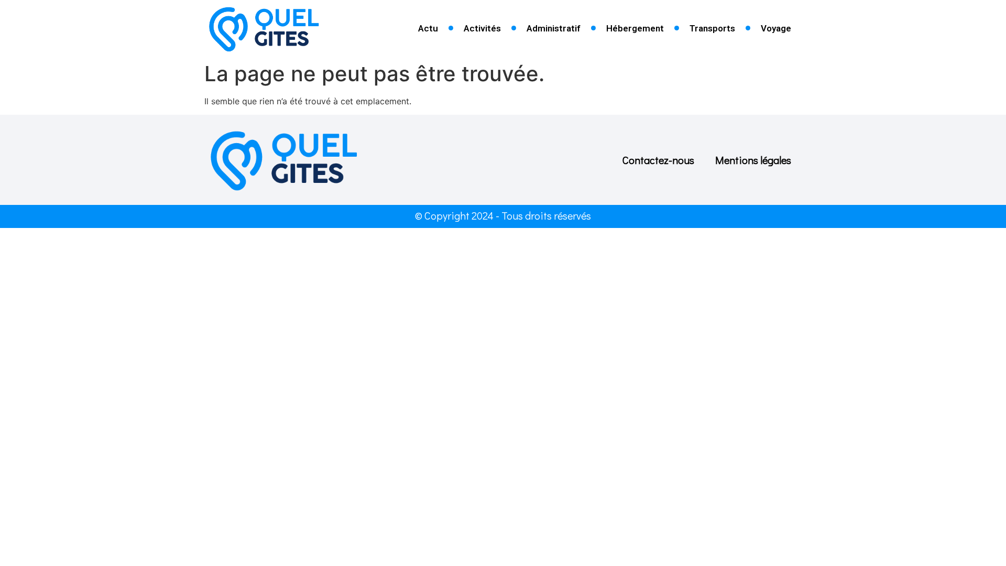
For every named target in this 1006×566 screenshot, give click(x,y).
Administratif (554, 28)
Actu (428, 28)
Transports (712, 28)
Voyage (776, 28)
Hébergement (635, 28)
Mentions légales (753, 160)
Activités (482, 28)
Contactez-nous (658, 160)
